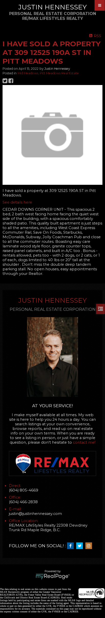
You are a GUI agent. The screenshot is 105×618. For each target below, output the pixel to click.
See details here (17, 202)
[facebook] (71, 546)
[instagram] (90, 546)
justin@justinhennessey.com (35, 513)
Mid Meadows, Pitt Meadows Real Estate (48, 73)
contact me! (84, 442)
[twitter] (80, 546)
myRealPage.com (52, 576)
